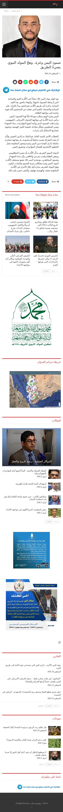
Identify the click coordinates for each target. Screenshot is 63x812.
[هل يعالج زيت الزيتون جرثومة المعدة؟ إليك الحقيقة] (54, 730)
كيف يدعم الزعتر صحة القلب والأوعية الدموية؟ (26, 740)
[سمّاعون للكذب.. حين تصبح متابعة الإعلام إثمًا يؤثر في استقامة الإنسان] (54, 500)
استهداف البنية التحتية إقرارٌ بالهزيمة (31, 484)
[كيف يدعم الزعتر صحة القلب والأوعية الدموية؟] (54, 743)
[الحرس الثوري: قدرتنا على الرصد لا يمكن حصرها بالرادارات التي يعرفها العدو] (45, 244)
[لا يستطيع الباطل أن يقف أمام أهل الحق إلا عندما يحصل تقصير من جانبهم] (54, 755)
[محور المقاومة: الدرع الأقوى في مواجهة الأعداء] (54, 513)
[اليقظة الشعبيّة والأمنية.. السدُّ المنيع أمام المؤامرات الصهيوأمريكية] (54, 474)
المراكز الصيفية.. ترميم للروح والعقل (31, 461)
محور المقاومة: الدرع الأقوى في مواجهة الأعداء (26, 510)
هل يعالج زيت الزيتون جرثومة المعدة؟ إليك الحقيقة (24, 727)
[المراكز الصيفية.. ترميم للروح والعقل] (31, 447)
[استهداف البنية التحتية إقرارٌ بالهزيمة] (54, 487)
